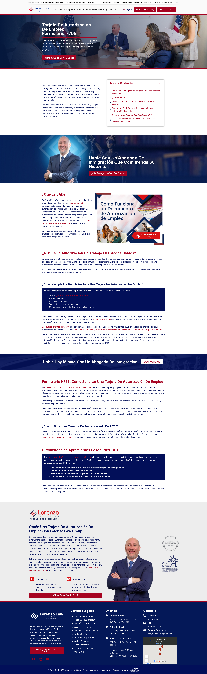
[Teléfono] (144, 615)
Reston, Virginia (118, 615)
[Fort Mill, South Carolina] (107, 638)
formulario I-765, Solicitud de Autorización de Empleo (68, 387)
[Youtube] (48, 659)
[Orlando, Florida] (107, 627)
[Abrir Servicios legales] (75, 9)
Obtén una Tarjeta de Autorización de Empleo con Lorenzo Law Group (134, 120)
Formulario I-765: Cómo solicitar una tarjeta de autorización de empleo (132, 109)
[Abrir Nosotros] (87, 9)
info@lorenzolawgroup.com (160, 634)
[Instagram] (40, 659)
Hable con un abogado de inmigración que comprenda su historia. (136, 92)
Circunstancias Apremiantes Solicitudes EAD (132, 115)
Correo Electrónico (157, 630)
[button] (160, 83)
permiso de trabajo (77, 203)
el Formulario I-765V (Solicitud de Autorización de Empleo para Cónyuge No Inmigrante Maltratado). (120, 330)
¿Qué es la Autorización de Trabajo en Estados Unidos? (133, 102)
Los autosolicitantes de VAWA (55, 327)
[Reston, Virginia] (107, 615)
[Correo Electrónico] (144, 630)
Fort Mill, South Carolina (122, 638)
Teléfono (152, 615)
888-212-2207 (154, 619)
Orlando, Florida (118, 627)
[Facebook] (33, 659)
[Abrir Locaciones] (101, 9)
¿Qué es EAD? (118, 97)
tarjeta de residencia (101, 319)
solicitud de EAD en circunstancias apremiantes (69, 457)
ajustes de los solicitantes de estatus (71, 295)
